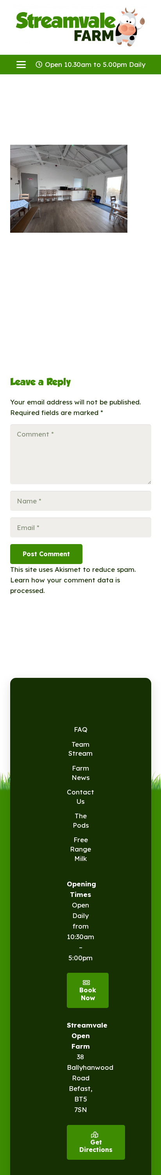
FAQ (81, 729)
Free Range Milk (80, 848)
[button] (21, 64)
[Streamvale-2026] (80, 27)
